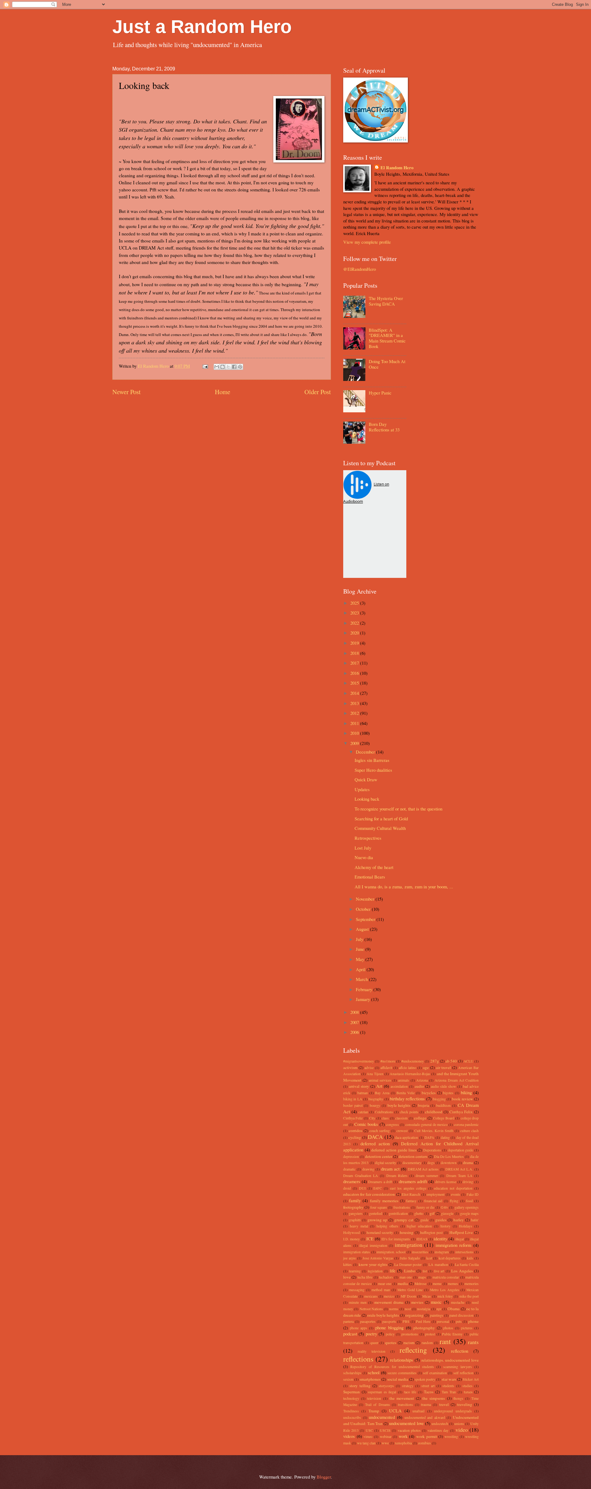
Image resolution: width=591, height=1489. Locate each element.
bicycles (429, 1092)
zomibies (424, 1443)
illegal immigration (373, 1245)
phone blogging (389, 1327)
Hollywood (351, 1232)
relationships (401, 1360)
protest (430, 1334)
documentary (412, 1162)
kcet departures (450, 1258)
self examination (435, 1373)
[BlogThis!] (222, 367)
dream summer (427, 1175)
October (364, 909)
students (448, 1385)
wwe (385, 1443)
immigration (408, 1244)
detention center (378, 1156)
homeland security (380, 1232)
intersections (464, 1252)
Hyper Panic (380, 393)
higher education (419, 1226)
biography (375, 1099)
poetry (371, 1334)
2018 (355, 653)
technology (351, 1398)
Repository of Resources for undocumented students (392, 1366)
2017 (355, 663)
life (393, 1270)
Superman (351, 1392)
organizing (414, 1315)
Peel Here (423, 1321)
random (427, 1342)
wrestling (451, 1436)
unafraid (418, 1411)
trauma (426, 1404)
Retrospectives (368, 838)
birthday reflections (407, 1098)
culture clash (469, 1130)
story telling (360, 1385)
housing (406, 1232)
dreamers (351, 1181)
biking (466, 1092)
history (445, 1226)
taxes (468, 1392)
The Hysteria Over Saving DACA (386, 301)
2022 (355, 623)
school (374, 1372)
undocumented (382, 1417)
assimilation (399, 1086)
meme (437, 1283)
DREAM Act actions (423, 1169)
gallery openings (467, 1207)
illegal (459, 1239)
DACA (375, 1136)
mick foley (445, 1296)
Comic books (366, 1124)
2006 (355, 1032)
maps (422, 1277)
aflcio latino (407, 1067)
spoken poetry (425, 1379)
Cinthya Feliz (353, 1118)
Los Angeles (462, 1271)
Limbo (409, 1271)
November (366, 899)
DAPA (429, 1137)
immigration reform (454, 1245)
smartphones (370, 1379)
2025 (355, 603)
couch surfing (379, 1130)
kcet (429, 1258)
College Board (443, 1118)
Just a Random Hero (202, 26)
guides (440, 1220)
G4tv (444, 1207)
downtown (448, 1162)
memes (453, 1283)
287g (434, 1061)
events (455, 1194)
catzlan (363, 1112)
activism (350, 1067)
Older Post (317, 391)
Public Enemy (452, 1334)
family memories (384, 1200)
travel (444, 1404)
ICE (370, 1238)
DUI (362, 1188)
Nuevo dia (364, 857)
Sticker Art (471, 1379)
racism (409, 1342)
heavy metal (359, 1226)
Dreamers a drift (380, 1181)
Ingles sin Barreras (372, 760)
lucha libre (364, 1277)
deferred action (375, 1143)
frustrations (401, 1207)
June (360, 949)
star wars (449, 1379)
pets (459, 1321)
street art (428, 1385)
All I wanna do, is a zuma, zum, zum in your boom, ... (404, 886)
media (403, 1283)
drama (468, 1162)
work (403, 1436)
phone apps (358, 1328)
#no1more (387, 1061)
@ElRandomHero (359, 269)
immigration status (356, 1252)
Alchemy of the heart (374, 867)
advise (369, 1067)
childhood (433, 1112)
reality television (371, 1351)
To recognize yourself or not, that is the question (398, 809)
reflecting (413, 1350)
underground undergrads (453, 1411)
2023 (355, 613)
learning (355, 1271)
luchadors (386, 1277)
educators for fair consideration (369, 1194)
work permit (426, 1436)
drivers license (445, 1181)
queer (374, 1342)
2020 (355, 633)
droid (347, 1188)
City (372, 1118)
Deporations (432, 1150)
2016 (355, 673)
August (363, 929)
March (362, 979)
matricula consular (445, 1277)
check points (409, 1112)
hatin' (475, 1220)
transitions (405, 1404)
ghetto (418, 1213)
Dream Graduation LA (360, 1175)
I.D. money (351, 1239)
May (360, 959)
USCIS (385, 1430)
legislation (375, 1271)
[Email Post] (204, 366)
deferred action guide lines (393, 1150)
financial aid (433, 1201)
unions (459, 1423)
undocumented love (406, 1423)
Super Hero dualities (373, 770)
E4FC (377, 1188)
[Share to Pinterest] (240, 367)
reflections (358, 1359)
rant (445, 1341)
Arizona (422, 1080)
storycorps (386, 1385)
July (360, 939)
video (462, 1429)
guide (424, 1220)
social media (397, 1379)
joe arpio (349, 1258)
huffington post (431, 1232)
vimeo (368, 1436)
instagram (442, 1252)
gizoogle (447, 1213)
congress (392, 1124)
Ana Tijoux (375, 1073)
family (355, 1200)
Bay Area (382, 1093)
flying (454, 1201)
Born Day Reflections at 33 (384, 427)
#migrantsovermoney (358, 1061)
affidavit (386, 1067)
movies (417, 1302)
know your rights (373, 1264)
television (374, 1398)
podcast (350, 1334)
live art (439, 1271)
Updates (362, 789)
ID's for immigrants (395, 1239)
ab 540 (451, 1061)
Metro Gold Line (410, 1289)
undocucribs (352, 1417)
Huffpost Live (461, 1232)
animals (403, 1080)
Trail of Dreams (377, 1404)
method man (381, 1289)
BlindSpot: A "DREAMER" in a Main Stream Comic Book (387, 338)
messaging (356, 1289)
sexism (348, 1379)
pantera (348, 1321)
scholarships (352, 1373)
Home (222, 391)
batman (362, 1093)
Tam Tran (449, 1392)
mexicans (371, 1296)
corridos (355, 1130)
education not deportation (453, 1188)
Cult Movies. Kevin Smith (433, 1130)
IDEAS (422, 1239)
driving (468, 1181)
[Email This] (217, 367)
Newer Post (126, 391)
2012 (355, 713)
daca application (406, 1137)
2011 (355, 723)
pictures (466, 1328)
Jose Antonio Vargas (378, 1258)
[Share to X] (228, 367)
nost (408, 1309)
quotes (390, 1342)
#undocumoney (412, 1061)
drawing (368, 1169)
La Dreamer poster (408, 1264)
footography (353, 1207)
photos (448, 1328)
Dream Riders (397, 1175)
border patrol (353, 1105)
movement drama (389, 1302)
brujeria (423, 1105)
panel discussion (461, 1315)
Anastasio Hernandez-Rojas (410, 1073)
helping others (387, 1226)
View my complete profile (367, 242)
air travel (443, 1067)
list (425, 1271)
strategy (407, 1385)
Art (379, 1086)
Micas (426, 1296)
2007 (355, 1022)
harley (458, 1220)
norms (393, 1309)
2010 (355, 733)
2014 (355, 693)
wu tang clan (366, 1443)
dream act (390, 1169)
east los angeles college (408, 1188)
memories (471, 1283)
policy (390, 1334)
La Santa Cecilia (467, 1264)
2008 (355, 1012)
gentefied (375, 1213)
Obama (454, 1308)
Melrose (420, 1283)
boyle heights (399, 1105)
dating (445, 1137)
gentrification (398, 1213)
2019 (355, 643)
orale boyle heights (383, 1315)
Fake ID (473, 1194)
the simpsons (433, 1398)
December (366, 752)
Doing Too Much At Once (387, 364)
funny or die (425, 1207)
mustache (457, 1302)
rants (473, 1342)
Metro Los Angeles (444, 1289)
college (420, 1118)
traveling (464, 1404)
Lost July (363, 848)
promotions (409, 1334)
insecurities (420, 1252)
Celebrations (384, 1112)
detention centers (413, 1156)
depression (351, 1156)
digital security (385, 1162)
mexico (389, 1296)
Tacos (428, 1392)
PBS (406, 1321)
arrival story (359, 1086)
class (385, 1118)
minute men (358, 1302)
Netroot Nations (371, 1309)
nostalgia (423, 1309)
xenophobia (403, 1443)
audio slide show (443, 1086)
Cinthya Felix (461, 1112)
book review (462, 1099)
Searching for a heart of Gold (381, 818)
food (469, 1201)
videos (349, 1436)
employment (435, 1194)
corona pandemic (466, 1124)
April (361, 969)
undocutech (440, 1423)
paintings (436, 1315)
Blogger (324, 1477)
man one (406, 1277)
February (364, 989)
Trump (373, 1411)
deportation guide (460, 1150)
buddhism (443, 1105)
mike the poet (469, 1296)
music (436, 1302)
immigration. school (390, 1252)
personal (443, 1321)
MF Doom (408, 1296)
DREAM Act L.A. (459, 1169)
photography (424, 1328)
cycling (354, 1137)
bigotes (448, 1093)
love (347, 1277)
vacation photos (409, 1430)
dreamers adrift (413, 1181)
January (363, 999)
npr (438, 1309)
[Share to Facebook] (234, 367)
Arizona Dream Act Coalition (457, 1080)
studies (467, 1385)
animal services (380, 1080)
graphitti (355, 1220)
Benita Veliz (405, 1093)
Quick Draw (366, 779)
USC (369, 1430)
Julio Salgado (410, 1258)
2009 (355, 743)
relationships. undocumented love (450, 1360)
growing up (377, 1220)
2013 (355, 703)
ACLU (468, 1061)
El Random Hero (396, 168)
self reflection (463, 1373)
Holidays (465, 1226)
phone (473, 1321)
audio (419, 1086)
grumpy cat (403, 1220)
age (426, 1067)
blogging (439, 1099)
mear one (384, 1283)
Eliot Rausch (411, 1194)
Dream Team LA (459, 1175)
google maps (469, 1213)
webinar (386, 1436)
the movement (401, 1398)
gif (432, 1213)
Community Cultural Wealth (380, 828)
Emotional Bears (370, 877)
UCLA (395, 1410)
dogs (431, 1162)
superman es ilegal (382, 1392)
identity (440, 1238)
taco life (410, 1392)
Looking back (367, 799)
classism (401, 1118)
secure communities (402, 1373)
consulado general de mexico (426, 1124)
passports (389, 1321)
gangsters (356, 1213)
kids (470, 1258)
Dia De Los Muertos (449, 1156)
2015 (355, 683)
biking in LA (352, 1099)
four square (378, 1207)
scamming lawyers (457, 1366)
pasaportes (368, 1321)
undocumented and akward (424, 1417)
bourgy (375, 1105)
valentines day (438, 1430)
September (366, 919)
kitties (347, 1264)
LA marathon (438, 1264)
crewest (402, 1130)
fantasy (411, 1201)
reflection (459, 1351)
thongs (458, 1398)
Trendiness (351, 1411)
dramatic (349, 1169)
